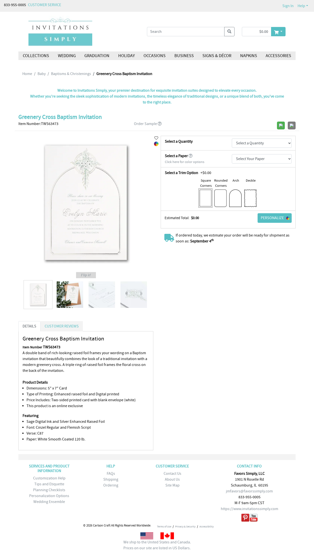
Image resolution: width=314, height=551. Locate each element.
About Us (172, 479)
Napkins (248, 56)
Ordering (110, 485)
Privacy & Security (185, 526)
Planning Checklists (49, 490)
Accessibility (206, 526)
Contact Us (172, 473)
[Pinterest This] (245, 518)
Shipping (110, 479)
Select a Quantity (179, 141)
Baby (42, 73)
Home (27, 73)
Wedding (67, 56)
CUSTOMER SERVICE (44, 4)
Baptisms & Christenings (71, 73)
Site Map (172, 485)
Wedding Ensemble (49, 501)
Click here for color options (184, 162)
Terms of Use (164, 526)
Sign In (288, 5)
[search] (229, 31)
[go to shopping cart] (278, 31)
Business (184, 56)
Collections (36, 56)
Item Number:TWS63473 (38, 123)
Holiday (126, 56)
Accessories (278, 56)
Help (301, 5)
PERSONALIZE (272, 217)
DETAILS (29, 326)
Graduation (96, 56)
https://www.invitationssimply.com (249, 508)
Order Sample (145, 123)
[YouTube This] (253, 518)
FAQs (111, 473)
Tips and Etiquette (49, 484)
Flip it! (86, 275)
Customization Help (49, 478)
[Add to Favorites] (156, 138)
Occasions (155, 56)
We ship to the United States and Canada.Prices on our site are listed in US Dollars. (157, 545)
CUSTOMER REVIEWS (62, 326)
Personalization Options (49, 495)
